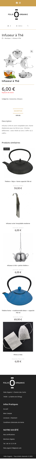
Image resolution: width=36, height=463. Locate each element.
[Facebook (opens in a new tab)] (16, 3)
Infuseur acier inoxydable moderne (18, 223)
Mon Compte (7, 413)
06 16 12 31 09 (11, 443)
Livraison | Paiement (10, 418)
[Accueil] (2, 38)
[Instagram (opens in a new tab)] (19, 3)
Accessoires (12, 99)
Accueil (5, 409)
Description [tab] (18, 111)
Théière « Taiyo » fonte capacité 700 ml (18, 181)
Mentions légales (9, 439)
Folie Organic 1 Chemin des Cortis (14, 392)
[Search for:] (28, 25)
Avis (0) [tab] (18, 115)
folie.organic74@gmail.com (12, 448)
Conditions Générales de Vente (13, 422)
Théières (21, 186)
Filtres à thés (18, 355)
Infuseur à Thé (16, 38)
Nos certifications (9, 434)
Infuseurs (19, 99)
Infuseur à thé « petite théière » (18, 265)
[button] (31, 51)
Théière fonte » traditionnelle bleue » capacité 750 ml (18, 312)
